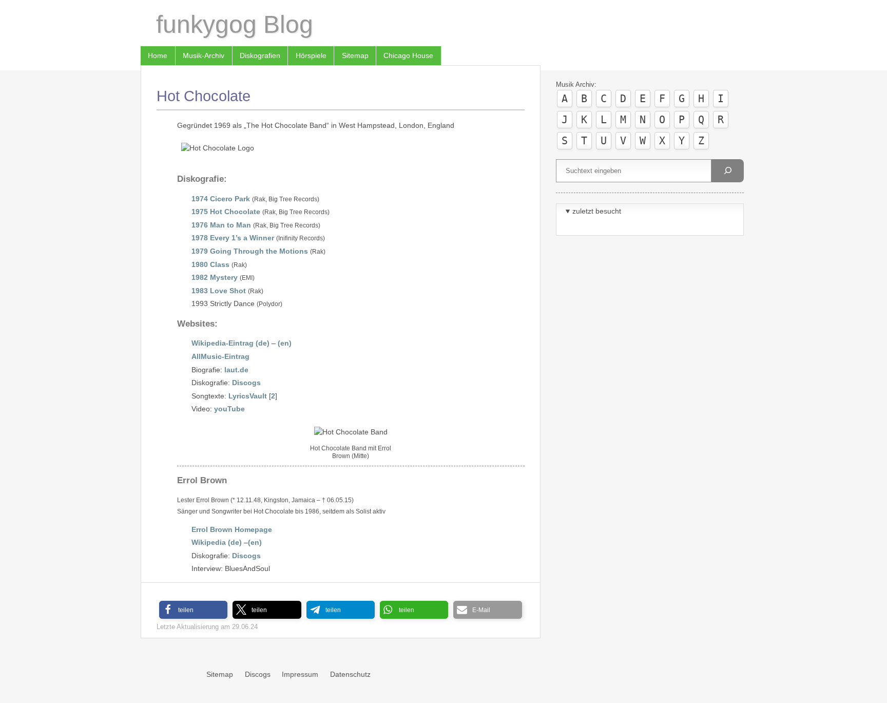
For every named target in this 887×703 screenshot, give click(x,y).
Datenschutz (350, 674)
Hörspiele (311, 55)
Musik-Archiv (203, 55)
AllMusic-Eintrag (220, 356)
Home (157, 55)
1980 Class (210, 264)
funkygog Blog (234, 24)
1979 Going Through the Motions (249, 251)
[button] (193, 610)
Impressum (300, 674)
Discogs (246, 382)
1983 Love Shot (218, 291)
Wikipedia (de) (216, 542)
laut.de (236, 370)
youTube (229, 409)
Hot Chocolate (203, 96)
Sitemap (355, 55)
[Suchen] (727, 170)
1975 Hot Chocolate (225, 211)
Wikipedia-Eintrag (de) (230, 343)
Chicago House (408, 55)
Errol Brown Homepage (231, 529)
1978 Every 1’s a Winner (232, 238)
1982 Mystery (214, 277)
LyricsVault (247, 396)
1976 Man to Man (221, 225)
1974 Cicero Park (220, 199)
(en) (285, 343)
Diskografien (260, 55)
